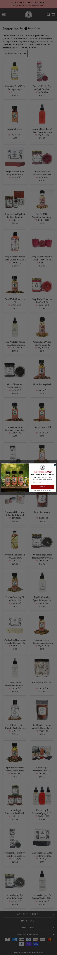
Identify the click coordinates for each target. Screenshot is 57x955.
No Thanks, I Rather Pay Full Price (42, 490)
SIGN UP (42, 487)
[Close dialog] (55, 465)
